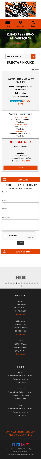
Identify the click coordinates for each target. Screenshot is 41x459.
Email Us (20, 168)
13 (37, 283)
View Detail (20, 122)
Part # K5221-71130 (21, 124)
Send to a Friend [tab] (23, 251)
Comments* (6, 217)
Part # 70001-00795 (21, 117)
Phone (4, 209)
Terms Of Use (28, 454)
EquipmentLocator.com (20, 451)
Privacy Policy (19, 454)
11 (32, 283)
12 (35, 283)
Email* (4, 200)
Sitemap (11, 454)
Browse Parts (17, 43)
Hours (20, 366)
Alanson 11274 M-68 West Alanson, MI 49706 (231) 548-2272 (20, 307)
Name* (4, 192)
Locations (20, 295)
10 (29, 283)
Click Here (26, 435)
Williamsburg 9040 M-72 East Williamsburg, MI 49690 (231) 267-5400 (20, 327)
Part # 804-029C (20, 131)
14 (22, 286)
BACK (37, 69)
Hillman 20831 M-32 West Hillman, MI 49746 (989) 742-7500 (20, 347)
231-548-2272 (24, 161)
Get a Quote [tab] (23, 179)
